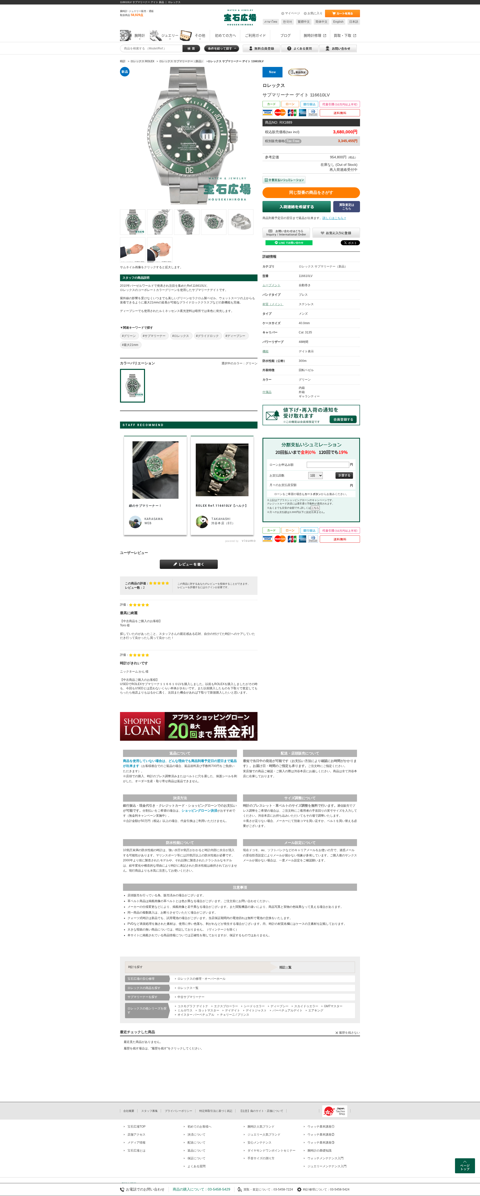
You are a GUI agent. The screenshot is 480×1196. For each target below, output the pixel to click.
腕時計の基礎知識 (320, 1150)
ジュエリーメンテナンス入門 (327, 1166)
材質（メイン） (273, 304)
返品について (197, 1150)
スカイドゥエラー (306, 1006)
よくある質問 (197, 1166)
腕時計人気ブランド (261, 1126)
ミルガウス (185, 1010)
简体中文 (322, 21)
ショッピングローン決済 (199, 810)
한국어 (287, 21)
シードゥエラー (254, 1006)
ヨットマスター (208, 1010)
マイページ (292, 13)
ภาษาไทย (270, 21)
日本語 (353, 21)
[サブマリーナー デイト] (132, 222)
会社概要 (128, 1110)
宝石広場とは (137, 1150)
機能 (265, 351)
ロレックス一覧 (188, 988)
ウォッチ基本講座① (321, 1126)
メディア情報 (137, 1142)
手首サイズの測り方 (261, 1158)
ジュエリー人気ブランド (264, 1134)
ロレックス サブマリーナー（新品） (323, 266)
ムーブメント (271, 285)
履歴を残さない (349, 1032)
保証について (197, 1158)
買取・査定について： (259, 1189)
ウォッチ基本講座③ (321, 1142)
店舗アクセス (137, 1134)
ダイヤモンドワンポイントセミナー (272, 1150)
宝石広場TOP (137, 1126)
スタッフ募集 (149, 1110)
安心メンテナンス (260, 1142)
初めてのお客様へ (200, 1126)
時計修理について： (316, 1189)
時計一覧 (286, 967)
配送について (197, 1142)
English (338, 21)
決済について (197, 1134)
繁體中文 (304, 21)
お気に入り (315, 13)
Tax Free (292, 141)
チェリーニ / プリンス (234, 1014)
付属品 (267, 392)
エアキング (315, 1010)
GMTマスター (333, 1006)
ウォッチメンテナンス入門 (326, 1158)
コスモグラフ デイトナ (193, 1006)
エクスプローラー (226, 1006)
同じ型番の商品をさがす (311, 192)
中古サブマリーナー (191, 997)
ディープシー (279, 1006)
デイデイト (232, 1010)
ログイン (210, 587)
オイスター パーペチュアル (196, 1014)
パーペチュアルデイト (287, 1010)
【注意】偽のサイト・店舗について (261, 1110)
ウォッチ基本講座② (321, 1134)
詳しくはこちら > (334, 218)
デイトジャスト (256, 1010)
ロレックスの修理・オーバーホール (202, 978)
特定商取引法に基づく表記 (215, 1110)
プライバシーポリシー (178, 1110)
